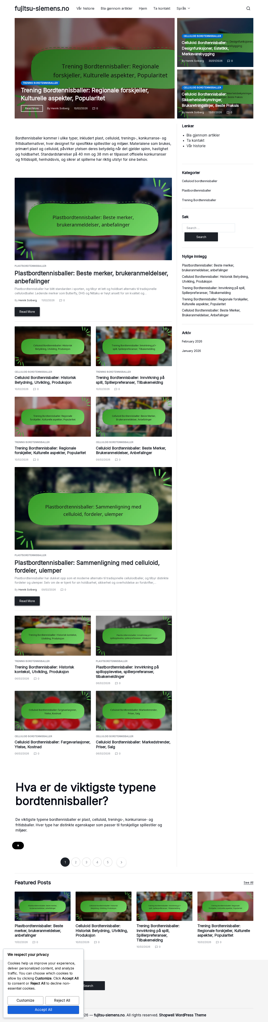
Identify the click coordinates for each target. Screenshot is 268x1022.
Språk (181, 8)
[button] (248, 8)
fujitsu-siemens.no (42, 8)
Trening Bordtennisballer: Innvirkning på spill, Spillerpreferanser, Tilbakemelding (130, 380)
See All (248, 882)
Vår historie (85, 8)
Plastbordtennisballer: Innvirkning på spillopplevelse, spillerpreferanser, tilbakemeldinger (127, 672)
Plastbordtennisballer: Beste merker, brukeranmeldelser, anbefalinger (39, 930)
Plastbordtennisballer (30, 265)
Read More (32, 108)
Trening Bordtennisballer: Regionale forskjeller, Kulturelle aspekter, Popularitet (50, 450)
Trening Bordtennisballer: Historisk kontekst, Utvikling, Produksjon (44, 669)
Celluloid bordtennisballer (202, 36)
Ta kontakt (161, 8)
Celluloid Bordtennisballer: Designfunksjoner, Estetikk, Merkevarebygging (205, 48)
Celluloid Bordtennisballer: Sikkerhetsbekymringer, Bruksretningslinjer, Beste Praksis (210, 100)
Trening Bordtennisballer (40, 82)
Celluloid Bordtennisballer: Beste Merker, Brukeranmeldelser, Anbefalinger (131, 450)
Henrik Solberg (60, 108)
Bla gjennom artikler (117, 8)
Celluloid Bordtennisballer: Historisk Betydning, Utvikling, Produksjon (45, 380)
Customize (25, 1000)
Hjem (143, 8)
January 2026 (191, 351)
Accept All (43, 1010)
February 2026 (192, 341)
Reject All (62, 1000)
